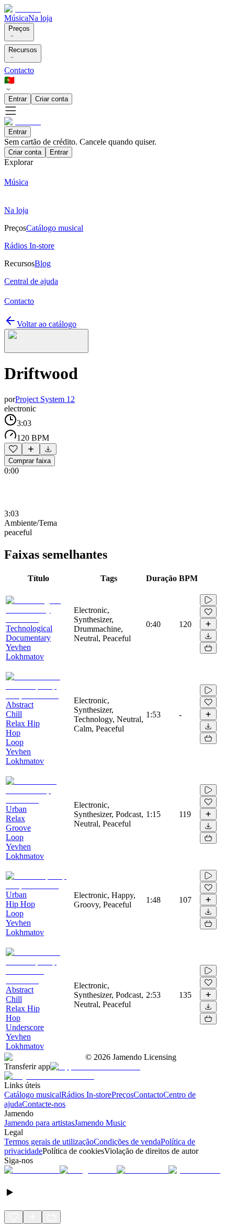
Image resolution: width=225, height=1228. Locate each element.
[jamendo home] (22, 8)
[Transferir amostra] (48, 449)
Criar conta (51, 99)
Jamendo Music (100, 1122)
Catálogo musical (32, 1094)
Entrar (17, 99)
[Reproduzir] (208, 600)
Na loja (40, 18)
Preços (19, 28)
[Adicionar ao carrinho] (208, 648)
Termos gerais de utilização (49, 1141)
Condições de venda (127, 1141)
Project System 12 (45, 399)
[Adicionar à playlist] (31, 449)
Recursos (22, 50)
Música (16, 18)
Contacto (19, 70)
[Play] (46, 341)
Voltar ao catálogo (46, 324)
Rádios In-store (86, 1094)
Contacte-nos (43, 1104)
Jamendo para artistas (39, 1122)
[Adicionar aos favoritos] (13, 449)
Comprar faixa (29, 461)
